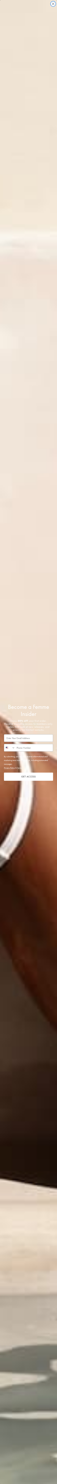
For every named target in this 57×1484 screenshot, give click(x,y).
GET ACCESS (28, 776)
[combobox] (9, 747)
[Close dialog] (53, 3)
